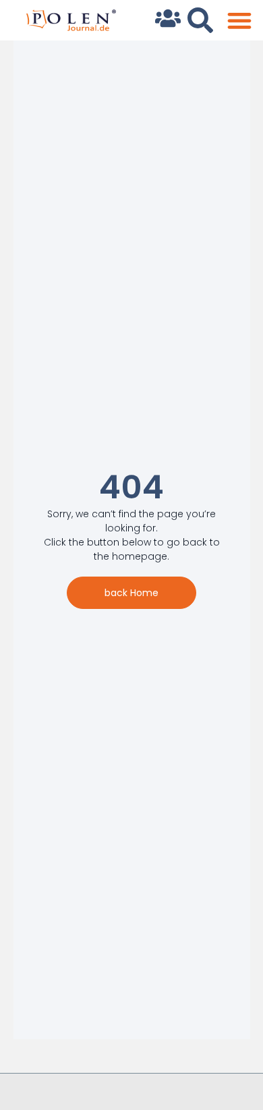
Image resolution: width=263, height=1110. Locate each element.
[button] (239, 20)
